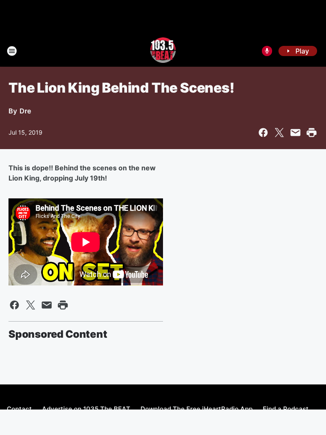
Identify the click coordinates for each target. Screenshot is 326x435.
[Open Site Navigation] (12, 51)
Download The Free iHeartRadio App (197, 409)
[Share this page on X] (279, 132)
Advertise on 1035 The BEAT (86, 409)
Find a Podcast (286, 409)
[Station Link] (163, 51)
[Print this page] (312, 132)
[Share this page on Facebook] (263, 132)
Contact (19, 409)
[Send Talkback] (267, 51)
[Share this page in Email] (295, 132)
